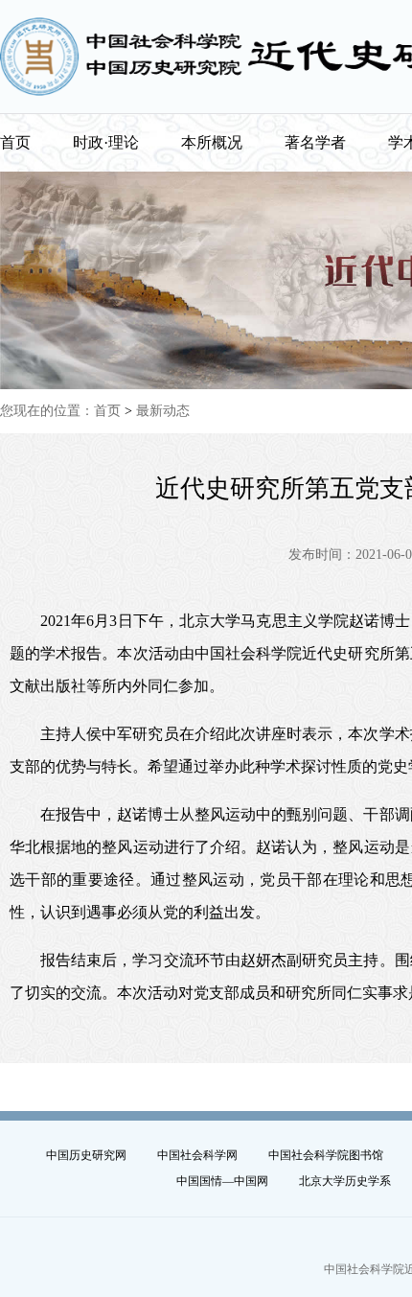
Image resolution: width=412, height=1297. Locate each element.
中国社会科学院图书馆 (325, 1155)
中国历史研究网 (86, 1155)
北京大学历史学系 (345, 1181)
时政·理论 (106, 142)
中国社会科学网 (197, 1155)
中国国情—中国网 (222, 1181)
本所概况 (211, 142)
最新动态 (163, 411)
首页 (15, 142)
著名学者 (315, 142)
